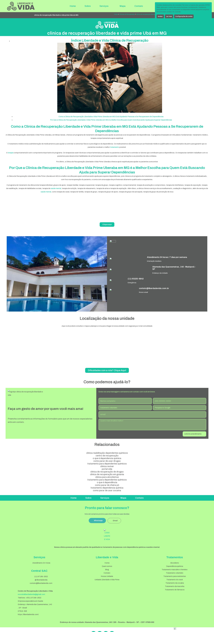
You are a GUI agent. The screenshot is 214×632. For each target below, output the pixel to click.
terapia (10, 153)
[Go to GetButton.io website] (208, 629)
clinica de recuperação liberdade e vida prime (150, 14)
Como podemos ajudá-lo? (107, 382)
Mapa (123, 6)
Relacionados (107, 444)
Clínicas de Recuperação (127, 14)
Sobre (88, 6)
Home (73, 6)
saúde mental (56, 188)
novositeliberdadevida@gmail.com (31, 594)
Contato (138, 6)
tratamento (114, 147)
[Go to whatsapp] (208, 625)
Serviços (104, 6)
